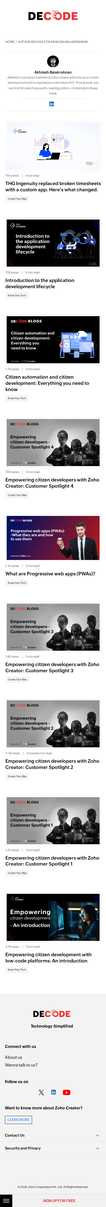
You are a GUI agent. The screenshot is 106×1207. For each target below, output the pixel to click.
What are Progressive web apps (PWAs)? (50, 573)
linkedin (54, 1093)
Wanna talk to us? (21, 1065)
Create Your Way (17, 198)
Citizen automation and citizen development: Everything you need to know (47, 383)
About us (13, 1057)
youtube (67, 1093)
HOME (10, 42)
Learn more (18, 1120)
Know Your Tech (17, 295)
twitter (41, 1093)
